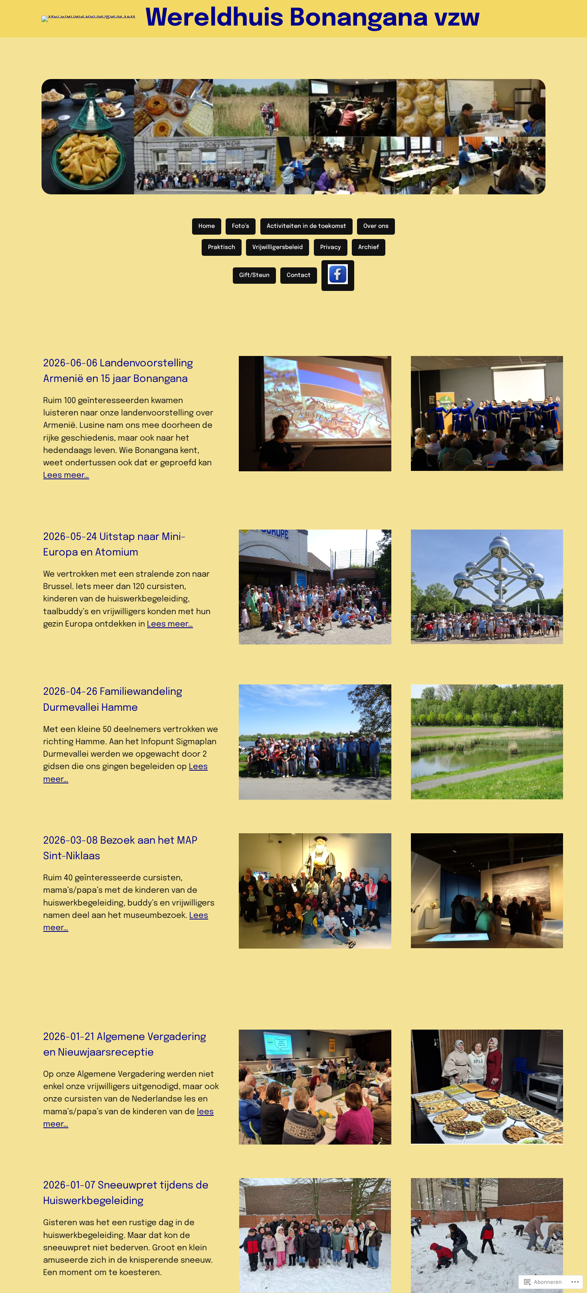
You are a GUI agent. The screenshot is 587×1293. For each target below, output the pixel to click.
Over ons (376, 226)
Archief (368, 247)
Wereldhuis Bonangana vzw (312, 18)
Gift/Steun (254, 275)
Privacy (330, 247)
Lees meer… (66, 475)
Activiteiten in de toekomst (306, 226)
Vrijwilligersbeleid (277, 247)
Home (206, 226)
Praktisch (221, 247)
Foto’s (240, 226)
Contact (299, 275)
